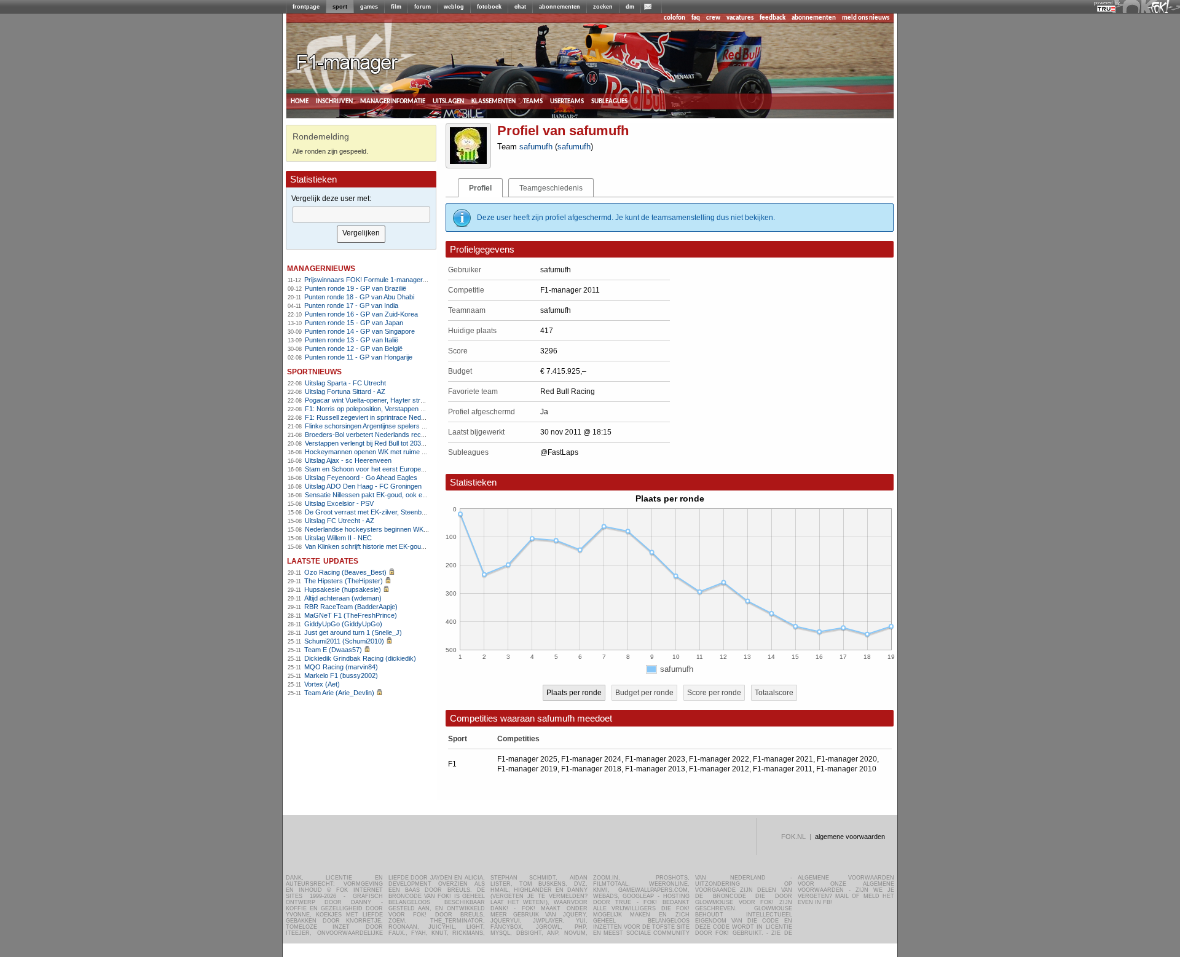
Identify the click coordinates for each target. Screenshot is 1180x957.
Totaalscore (774, 692)
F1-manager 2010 (846, 769)
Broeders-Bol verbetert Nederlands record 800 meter (384, 434)
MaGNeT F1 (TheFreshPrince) (350, 615)
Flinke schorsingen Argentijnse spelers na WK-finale (382, 426)
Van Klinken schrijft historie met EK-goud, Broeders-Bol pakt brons (403, 546)
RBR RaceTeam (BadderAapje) (351, 606)
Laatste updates (322, 560)
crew (713, 18)
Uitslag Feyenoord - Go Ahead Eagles (361, 477)
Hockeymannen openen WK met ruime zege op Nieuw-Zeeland (398, 451)
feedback (772, 18)
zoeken (603, 7)
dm (630, 7)
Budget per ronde (644, 692)
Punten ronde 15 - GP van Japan (354, 322)
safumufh (536, 146)
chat (520, 7)
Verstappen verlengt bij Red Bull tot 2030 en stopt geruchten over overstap (415, 443)
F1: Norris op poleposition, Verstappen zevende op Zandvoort (396, 408)
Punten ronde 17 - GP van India (351, 305)
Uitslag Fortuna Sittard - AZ (345, 391)
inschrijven (334, 101)
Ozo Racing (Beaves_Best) (345, 572)
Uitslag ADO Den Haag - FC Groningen (363, 486)
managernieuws (321, 268)
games (369, 7)
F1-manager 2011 (782, 769)
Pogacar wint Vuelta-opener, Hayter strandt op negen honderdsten (403, 400)
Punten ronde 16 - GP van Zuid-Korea (361, 314)
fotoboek (489, 7)
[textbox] (361, 215)
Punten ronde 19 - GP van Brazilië (355, 288)
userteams (567, 101)
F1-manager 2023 (655, 759)
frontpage (306, 7)
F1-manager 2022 (719, 759)
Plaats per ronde (574, 692)
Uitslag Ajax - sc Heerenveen (348, 460)
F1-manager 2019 (527, 769)
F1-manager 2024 (591, 759)
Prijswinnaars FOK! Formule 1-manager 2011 (371, 279)
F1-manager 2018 (591, 769)
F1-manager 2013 (655, 769)
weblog (454, 7)
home (300, 101)
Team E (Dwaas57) (333, 649)
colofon (674, 18)
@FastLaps (559, 452)
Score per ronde (714, 692)
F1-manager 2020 (847, 759)
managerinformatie (392, 101)
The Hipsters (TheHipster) (343, 581)
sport (339, 7)
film (396, 7)
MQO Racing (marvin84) (341, 667)
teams (533, 101)
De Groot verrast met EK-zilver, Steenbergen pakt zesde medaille (402, 512)
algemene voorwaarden (850, 836)
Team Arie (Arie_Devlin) (339, 692)
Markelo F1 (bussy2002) (341, 675)
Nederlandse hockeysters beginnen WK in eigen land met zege (398, 529)
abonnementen (559, 7)
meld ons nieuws (865, 18)
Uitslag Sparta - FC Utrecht (345, 383)
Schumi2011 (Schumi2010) (344, 641)
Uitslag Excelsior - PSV (339, 503)
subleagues (609, 101)
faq (695, 18)
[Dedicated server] (1107, 9)
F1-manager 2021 (783, 759)
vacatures (739, 18)
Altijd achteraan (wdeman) (343, 598)
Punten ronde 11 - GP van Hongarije (358, 357)
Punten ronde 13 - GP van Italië (351, 340)
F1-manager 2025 (527, 759)
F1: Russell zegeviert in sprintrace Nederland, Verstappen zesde (401, 417)
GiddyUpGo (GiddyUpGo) (343, 624)
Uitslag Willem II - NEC (338, 538)
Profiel (480, 188)
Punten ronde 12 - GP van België (354, 348)
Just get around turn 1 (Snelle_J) (353, 632)
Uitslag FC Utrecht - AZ (339, 520)
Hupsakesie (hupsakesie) (342, 589)
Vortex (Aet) (322, 684)
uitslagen (448, 101)
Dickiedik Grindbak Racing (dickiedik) (360, 658)
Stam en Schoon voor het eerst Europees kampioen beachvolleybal (405, 469)
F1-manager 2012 (719, 769)
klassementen (493, 101)
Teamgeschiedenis (551, 188)
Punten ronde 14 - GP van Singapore (360, 331)
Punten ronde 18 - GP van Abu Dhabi (359, 297)
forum (422, 7)
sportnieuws (314, 371)
